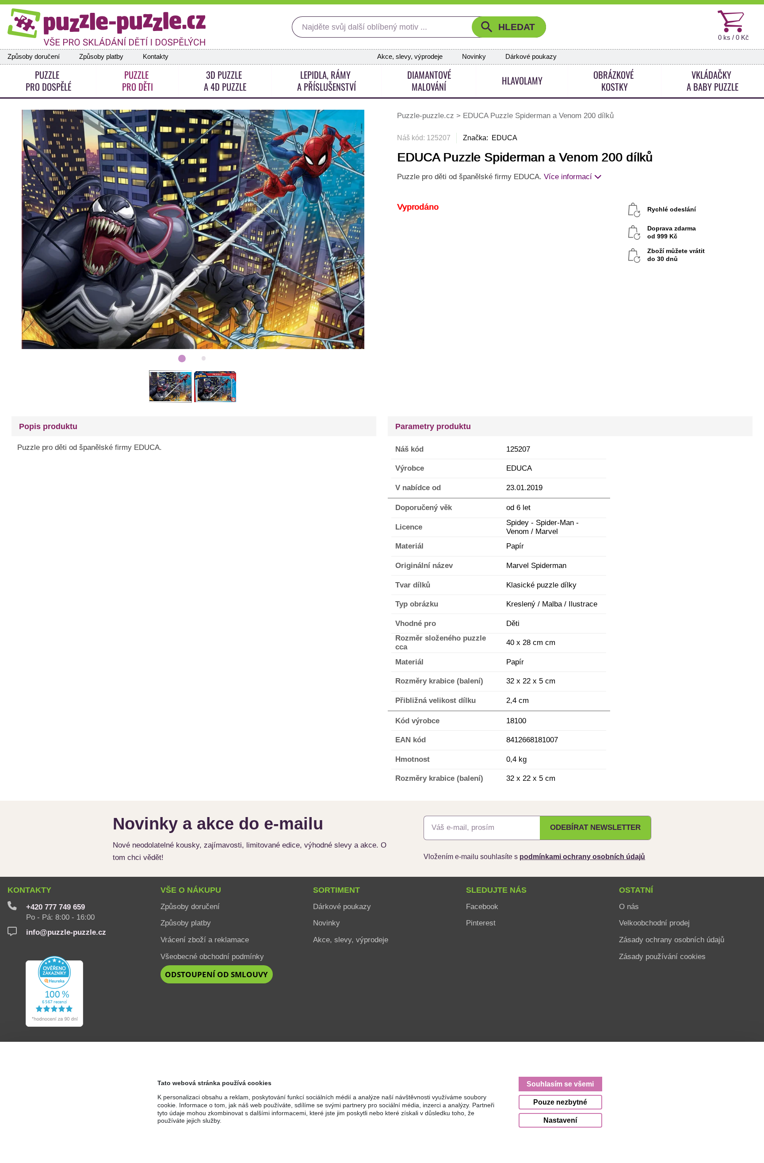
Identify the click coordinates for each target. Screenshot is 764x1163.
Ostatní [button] (636, 890)
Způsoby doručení (34, 56)
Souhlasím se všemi (560, 1084)
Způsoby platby (101, 56)
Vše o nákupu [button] (190, 890)
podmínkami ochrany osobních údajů (582, 856)
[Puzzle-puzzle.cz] (107, 27)
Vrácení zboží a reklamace (204, 939)
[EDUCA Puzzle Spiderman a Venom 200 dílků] (193, 229)
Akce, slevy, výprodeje (410, 56)
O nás (629, 906)
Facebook (482, 906)
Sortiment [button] (336, 890)
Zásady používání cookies (662, 956)
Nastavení (560, 1120)
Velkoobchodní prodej (654, 922)
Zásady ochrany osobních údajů (671, 939)
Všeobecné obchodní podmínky (212, 956)
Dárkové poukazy (531, 56)
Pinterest (481, 922)
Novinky (474, 56)
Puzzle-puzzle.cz (426, 115)
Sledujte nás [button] (496, 890)
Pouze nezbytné (560, 1102)
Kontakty (155, 56)
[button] (509, 27)
